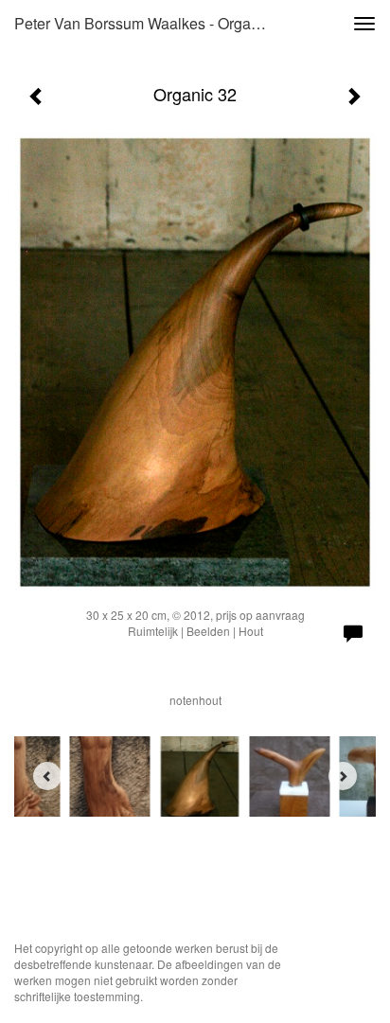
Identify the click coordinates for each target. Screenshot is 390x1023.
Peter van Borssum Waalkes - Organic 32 (148, 23)
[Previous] (47, 776)
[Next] (342, 776)
